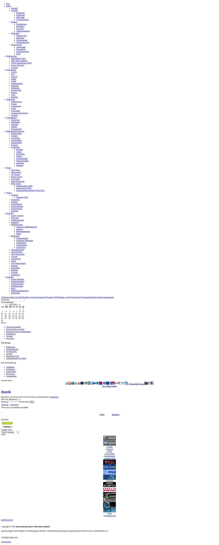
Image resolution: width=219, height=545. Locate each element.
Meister (19, 156)
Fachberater (21, 247)
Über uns (15, 218)
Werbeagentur (21, 40)
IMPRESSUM (7, 520)
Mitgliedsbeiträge (23, 231)
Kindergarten (16, 102)
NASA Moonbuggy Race (21, 63)
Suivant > (116, 415)
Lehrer (19, 152)
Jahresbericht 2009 (23, 188)
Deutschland (16, 90)
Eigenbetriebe (16, 209)
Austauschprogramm (19, 113)
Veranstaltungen (22, 42)
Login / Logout (17, 215)
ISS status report (109, 386)
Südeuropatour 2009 (24, 186)
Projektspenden (17, 284)
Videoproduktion (23, 31)
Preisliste (14, 211)
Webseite (5, 405)
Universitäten (16, 140)
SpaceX (14, 77)
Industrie (14, 124)
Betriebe (14, 97)
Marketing (20, 38)
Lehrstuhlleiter (22, 159)
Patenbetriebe (16, 204)
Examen (14, 67)
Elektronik (20, 13)
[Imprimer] (54, 397)
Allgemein (14, 405)
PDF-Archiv (16, 184)
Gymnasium (16, 106)
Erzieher (19, 149)
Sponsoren (15, 200)
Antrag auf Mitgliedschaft (26, 227)
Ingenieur (20, 163)
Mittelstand (15, 122)
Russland (15, 86)
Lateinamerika (17, 83)
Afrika (13, 81)
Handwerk (20, 15)
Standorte (15, 222)
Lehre (13, 108)
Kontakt (14, 272)
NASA (14, 72)
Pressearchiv (16, 172)
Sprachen (20, 29)
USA (13, 95)
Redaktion (20, 26)
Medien (14, 22)
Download (15, 179)
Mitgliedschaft (17, 225)
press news (15, 170)
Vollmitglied (21, 243)
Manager (19, 165)
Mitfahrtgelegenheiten (20, 291)
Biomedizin (20, 49)
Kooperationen (17, 206)
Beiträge (14, 270)
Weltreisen (15, 88)
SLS (13, 74)
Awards (14, 256)
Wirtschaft (15, 33)
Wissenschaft (16, 45)
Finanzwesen (21, 36)
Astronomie (21, 47)
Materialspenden (17, 282)
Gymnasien (15, 138)
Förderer (14, 202)
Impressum (15, 275)
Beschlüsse (15, 268)
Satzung (19, 229)
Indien (13, 79)
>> (19, 304)
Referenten (15, 293)
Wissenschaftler (22, 161)
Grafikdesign (21, 24)
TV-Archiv (15, 174)
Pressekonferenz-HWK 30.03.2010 (30, 190)
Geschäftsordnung (18, 263)
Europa (14, 92)
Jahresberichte (16, 252)
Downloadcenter (17, 181)
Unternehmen (21, 245)
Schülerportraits (17, 220)
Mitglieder (15, 236)
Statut (18, 234)
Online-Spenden (17, 279)
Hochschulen (16, 143)
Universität (15, 111)
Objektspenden (17, 286)
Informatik (20, 17)
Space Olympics (17, 65)
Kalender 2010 (22, 197)
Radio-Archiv (16, 177)
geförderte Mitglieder (24, 241)
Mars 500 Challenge (19, 61)
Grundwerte (16, 259)
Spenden (14, 195)
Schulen (14, 136)
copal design (6, 542)
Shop (13, 288)
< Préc (102, 415)
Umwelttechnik (22, 20)
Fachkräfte (15, 147)
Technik (14, 10)
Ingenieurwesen (22, 51)
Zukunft (14, 8)
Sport (18, 54)
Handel (14, 127)
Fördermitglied (22, 238)
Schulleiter (20, 154)
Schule (14, 104)
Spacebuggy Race (18, 58)
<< (6, 304)
